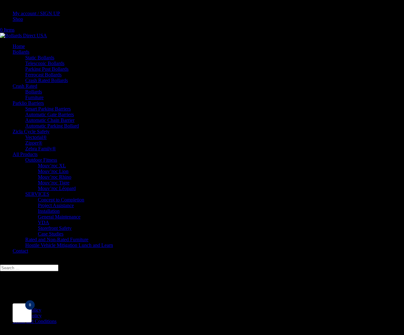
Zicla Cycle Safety (31, 131)
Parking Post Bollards (46, 69)
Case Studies (50, 233)
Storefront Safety (55, 228)
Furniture (34, 97)
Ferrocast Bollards (43, 74)
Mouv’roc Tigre (53, 182)
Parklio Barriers (28, 103)
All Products (25, 154)
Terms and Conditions (34, 321)
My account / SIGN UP (36, 13)
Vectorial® (36, 137)
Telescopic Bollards (44, 63)
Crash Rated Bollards (46, 80)
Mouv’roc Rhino (54, 177)
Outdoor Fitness (41, 160)
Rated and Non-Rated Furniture (56, 239)
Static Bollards (39, 57)
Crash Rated (25, 86)
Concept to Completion (61, 199)
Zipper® (33, 143)
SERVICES (37, 194)
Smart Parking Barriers (48, 108)
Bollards (21, 52)
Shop (18, 19)
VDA (43, 222)
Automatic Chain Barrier (49, 120)
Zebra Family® (40, 148)
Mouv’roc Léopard (57, 188)
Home (19, 46)
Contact (20, 251)
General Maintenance (59, 216)
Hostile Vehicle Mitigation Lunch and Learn (69, 245)
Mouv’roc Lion (53, 171)
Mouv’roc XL (52, 165)
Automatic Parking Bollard (52, 126)
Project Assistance (56, 205)
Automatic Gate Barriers (49, 114)
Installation (49, 211)
